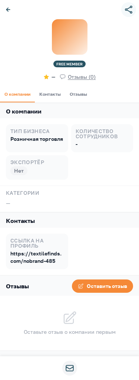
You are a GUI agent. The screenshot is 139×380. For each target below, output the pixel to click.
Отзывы (78, 94)
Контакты (50, 94)
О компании (17, 94)
